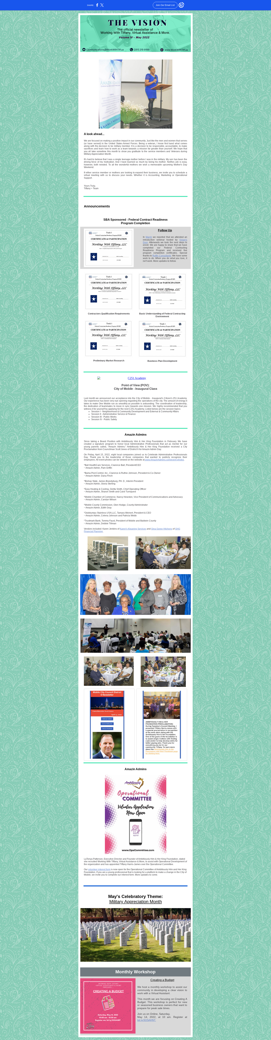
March (149, 237)
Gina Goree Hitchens (161, 529)
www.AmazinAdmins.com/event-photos (164, 459)
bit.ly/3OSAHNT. (146, 1020)
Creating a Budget (162, 980)
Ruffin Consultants (161, 255)
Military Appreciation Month (135, 901)
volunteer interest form (99, 869)
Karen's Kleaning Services (133, 529)
